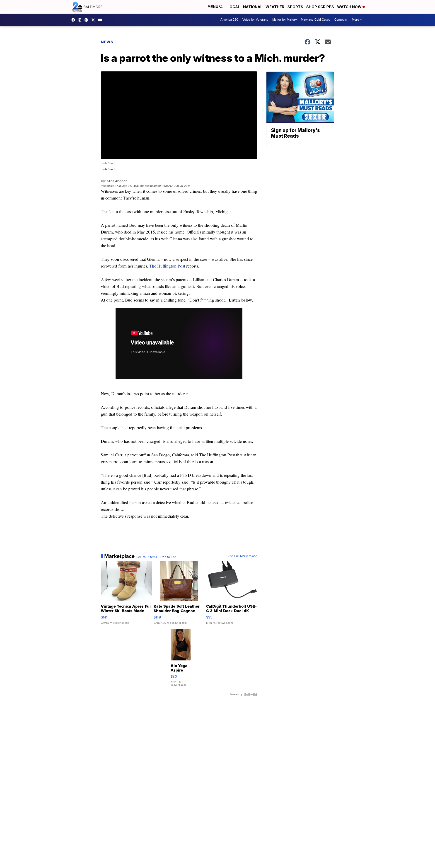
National (252, 7)
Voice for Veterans (255, 19)
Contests (340, 19)
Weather (275, 7)
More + (357, 19)
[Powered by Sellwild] (250, 694)
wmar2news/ (74, 20)
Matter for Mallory (284, 19)
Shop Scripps (320, 7)
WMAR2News (87, 20)
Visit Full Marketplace (242, 556)
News (107, 42)
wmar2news (81, 20)
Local (233, 7)
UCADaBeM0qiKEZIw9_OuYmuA (101, 20)
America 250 (229, 19)
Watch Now (349, 7)
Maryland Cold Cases (315, 19)
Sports (295, 7)
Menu (213, 7)
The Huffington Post (167, 266)
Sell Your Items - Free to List (156, 557)
